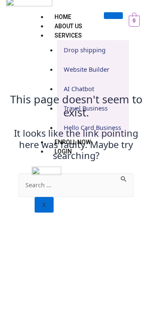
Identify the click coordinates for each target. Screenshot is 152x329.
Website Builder (86, 69)
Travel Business (86, 108)
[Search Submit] (124, 178)
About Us (68, 26)
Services (68, 35)
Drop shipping (85, 50)
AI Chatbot (79, 88)
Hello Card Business (92, 127)
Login (63, 151)
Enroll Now (72, 142)
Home (62, 16)
